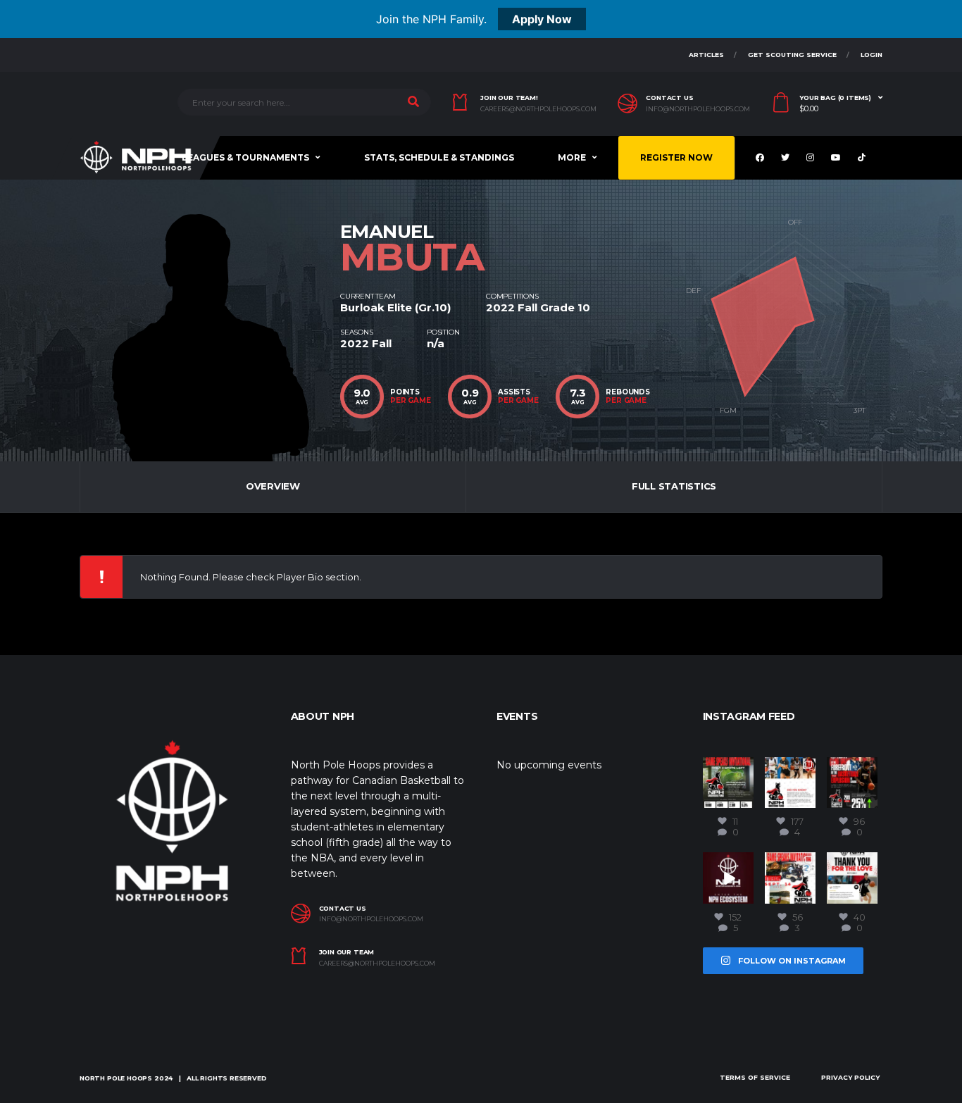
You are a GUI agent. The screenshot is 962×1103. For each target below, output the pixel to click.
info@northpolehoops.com (698, 109)
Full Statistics (674, 486)
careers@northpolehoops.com (538, 109)
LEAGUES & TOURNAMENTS (245, 157)
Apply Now (542, 19)
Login (871, 54)
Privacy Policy (850, 1077)
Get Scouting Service (792, 54)
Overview (273, 486)
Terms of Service (755, 1077)
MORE (572, 157)
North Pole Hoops (116, 1078)
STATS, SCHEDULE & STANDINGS (439, 157)
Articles (706, 54)
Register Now (676, 157)
